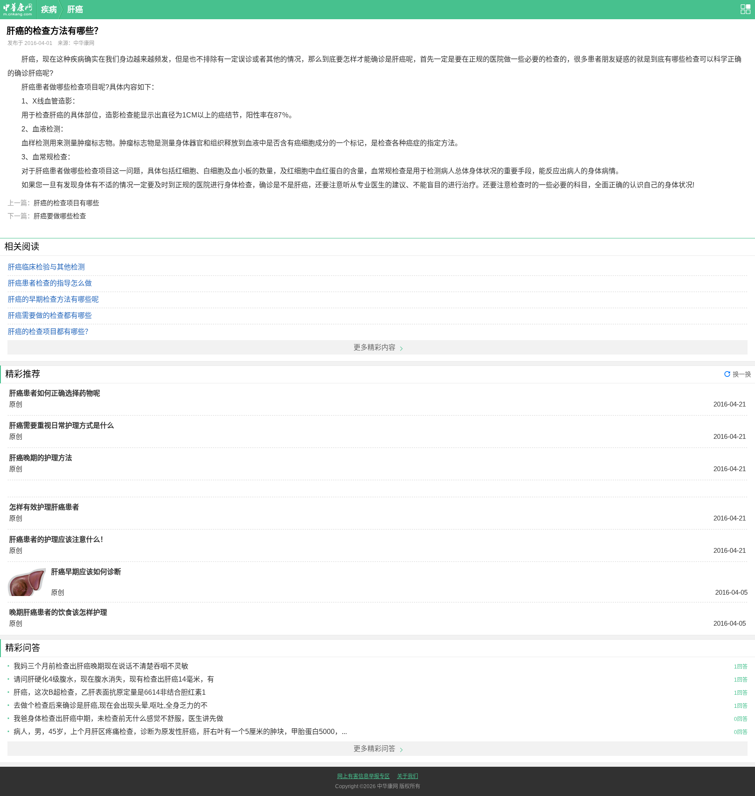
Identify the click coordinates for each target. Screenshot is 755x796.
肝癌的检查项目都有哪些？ (50, 331)
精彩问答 (22, 648)
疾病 (49, 9)
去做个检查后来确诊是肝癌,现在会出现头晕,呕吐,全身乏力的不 (111, 705)
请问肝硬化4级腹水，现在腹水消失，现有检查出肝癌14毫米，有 (114, 679)
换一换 (742, 374)
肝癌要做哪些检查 (60, 216)
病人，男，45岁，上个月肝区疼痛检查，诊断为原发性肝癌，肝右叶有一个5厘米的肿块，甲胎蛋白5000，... (180, 731)
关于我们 (407, 776)
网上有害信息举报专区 (363, 776)
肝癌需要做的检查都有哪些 (50, 315)
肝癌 (75, 9)
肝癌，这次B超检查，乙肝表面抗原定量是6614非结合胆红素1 (110, 692)
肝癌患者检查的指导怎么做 (50, 283)
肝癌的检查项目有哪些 (66, 203)
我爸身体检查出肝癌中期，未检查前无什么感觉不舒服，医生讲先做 (118, 718)
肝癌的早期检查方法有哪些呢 (53, 299)
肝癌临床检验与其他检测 (46, 267)
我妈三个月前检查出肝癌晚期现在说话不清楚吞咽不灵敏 (101, 666)
